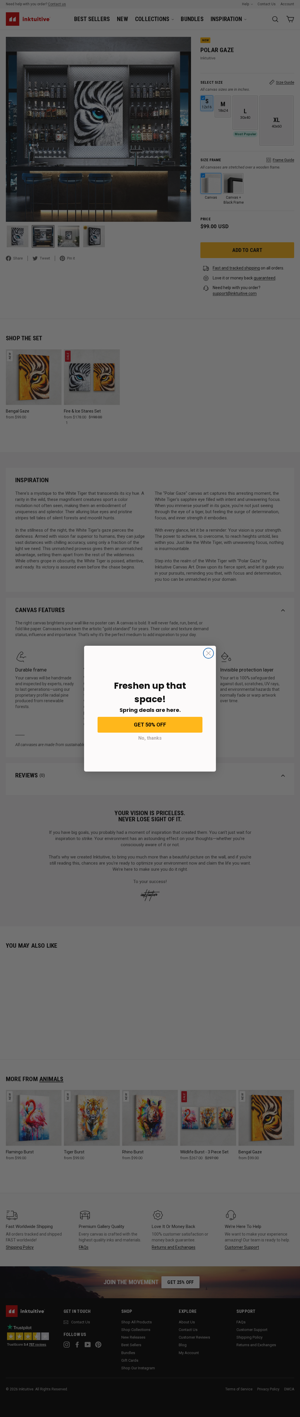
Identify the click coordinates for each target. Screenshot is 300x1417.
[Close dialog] (208, 653)
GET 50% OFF (150, 725)
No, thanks (150, 738)
